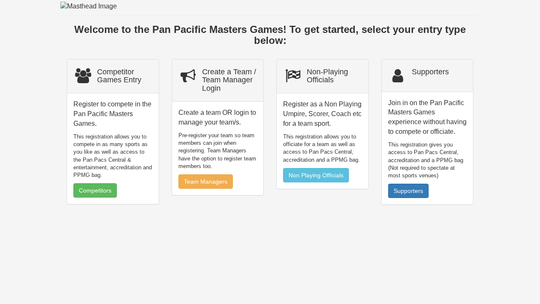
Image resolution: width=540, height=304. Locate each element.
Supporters (408, 190)
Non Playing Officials (316, 175)
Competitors (95, 190)
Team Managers (205, 181)
